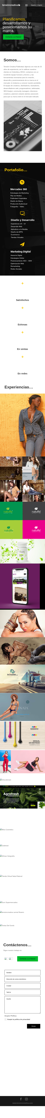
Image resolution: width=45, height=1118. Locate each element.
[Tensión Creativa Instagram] (6, 959)
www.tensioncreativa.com (22, 1103)
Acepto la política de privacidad (18, 1019)
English (40, 5)
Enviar (34, 1026)
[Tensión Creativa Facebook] (11, 959)
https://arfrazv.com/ (7, 865)
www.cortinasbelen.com (17, 588)
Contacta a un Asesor (13, 37)
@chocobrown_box (8, 784)
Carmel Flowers (11, 922)
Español (33, 5)
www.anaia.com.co (22, 714)
